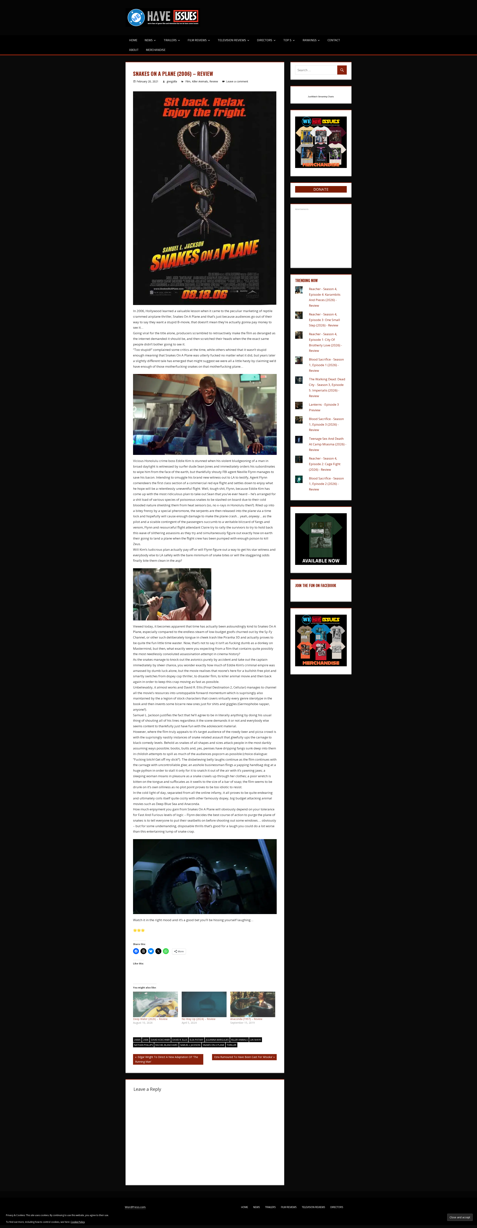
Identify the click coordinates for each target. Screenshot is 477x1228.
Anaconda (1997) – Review (246, 1019)
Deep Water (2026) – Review (150, 1019)
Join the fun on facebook (315, 585)
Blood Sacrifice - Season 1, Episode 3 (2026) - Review (326, 424)
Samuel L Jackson (190, 1045)
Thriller (231, 1045)
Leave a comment (237, 81)
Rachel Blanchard (166, 1045)
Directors (264, 40)
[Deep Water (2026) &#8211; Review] (155, 1004)
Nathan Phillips (143, 1045)
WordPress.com (135, 1207)
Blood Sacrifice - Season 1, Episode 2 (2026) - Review (326, 484)
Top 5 (287, 40)
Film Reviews (197, 40)
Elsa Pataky (196, 1039)
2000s (137, 1039)
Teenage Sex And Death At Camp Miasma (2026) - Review (327, 444)
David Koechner (160, 1039)
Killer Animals (200, 81)
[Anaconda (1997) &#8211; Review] (252, 1004)
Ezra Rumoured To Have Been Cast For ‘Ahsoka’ (243, 1057)
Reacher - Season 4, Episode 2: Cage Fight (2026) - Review (324, 464)
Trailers (170, 40)
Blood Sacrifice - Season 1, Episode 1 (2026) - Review (326, 365)
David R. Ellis (179, 1039)
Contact (334, 40)
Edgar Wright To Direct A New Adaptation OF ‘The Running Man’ (166, 1059)
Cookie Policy (78, 1222)
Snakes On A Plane (213, 1045)
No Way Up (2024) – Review (198, 1019)
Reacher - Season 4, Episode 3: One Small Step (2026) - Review (324, 320)
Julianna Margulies (217, 1039)
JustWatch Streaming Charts (321, 96)
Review (213, 81)
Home (133, 40)
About (134, 50)
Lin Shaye (255, 1039)
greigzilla (172, 81)
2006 (145, 1039)
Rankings (310, 40)
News (149, 40)
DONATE (320, 189)
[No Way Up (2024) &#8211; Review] (204, 1004)
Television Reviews (232, 40)
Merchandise (155, 50)
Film (187, 81)
